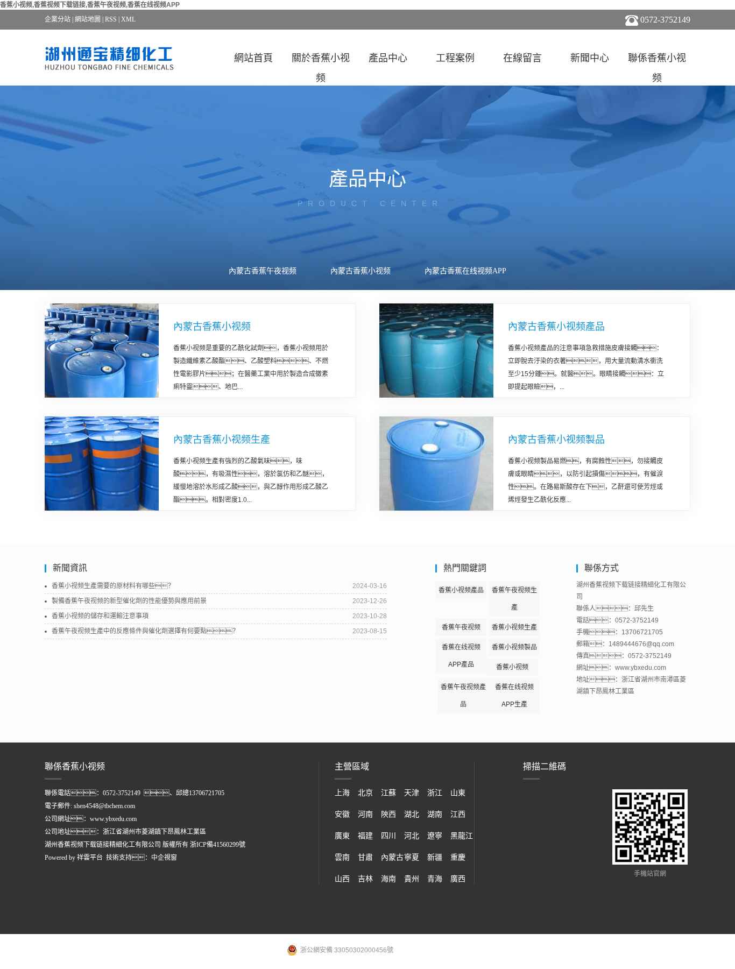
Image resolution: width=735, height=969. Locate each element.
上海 (342, 793)
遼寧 (434, 836)
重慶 (457, 857)
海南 (388, 879)
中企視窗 (164, 857)
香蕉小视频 (512, 667)
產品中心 (388, 58)
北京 (365, 793)
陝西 (388, 814)
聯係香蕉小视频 (657, 60)
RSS (111, 19)
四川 (388, 836)
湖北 (411, 814)
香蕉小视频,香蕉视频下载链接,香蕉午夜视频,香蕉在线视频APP (90, 5)
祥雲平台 (90, 857)
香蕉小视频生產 (514, 627)
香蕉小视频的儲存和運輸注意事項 (100, 616)
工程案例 (455, 58)
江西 (457, 814)
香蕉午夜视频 (461, 627)
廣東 (342, 836)
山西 (342, 879)
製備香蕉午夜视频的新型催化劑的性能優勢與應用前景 (129, 601)
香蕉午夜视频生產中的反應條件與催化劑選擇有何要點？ (145, 631)
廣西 (457, 879)
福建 (365, 836)
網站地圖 (88, 19)
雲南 (342, 857)
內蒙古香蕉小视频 (360, 271)
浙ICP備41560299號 (217, 844)
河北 (411, 836)
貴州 (411, 879)
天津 (411, 793)
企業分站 (57, 19)
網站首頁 (253, 58)
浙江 (434, 793)
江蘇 (388, 793)
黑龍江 (461, 836)
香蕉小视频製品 (514, 647)
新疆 (434, 857)
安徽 (342, 814)
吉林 (365, 879)
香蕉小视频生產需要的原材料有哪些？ (113, 586)
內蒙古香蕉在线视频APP (465, 271)
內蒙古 (392, 857)
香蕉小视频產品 (461, 590)
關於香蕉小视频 (321, 60)
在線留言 (522, 58)
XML (128, 19)
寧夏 (411, 857)
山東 (457, 793)
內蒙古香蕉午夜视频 (262, 271)
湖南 (434, 814)
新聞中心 (589, 58)
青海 (434, 879)
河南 (365, 814)
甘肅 (365, 857)
